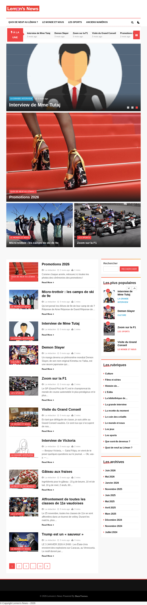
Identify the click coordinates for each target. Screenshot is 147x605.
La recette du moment (23, 486)
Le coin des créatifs (115, 416)
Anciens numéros (97, 22)
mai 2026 (110, 476)
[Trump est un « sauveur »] (23, 542)
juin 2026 (110, 470)
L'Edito (109, 392)
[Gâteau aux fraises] (23, 479)
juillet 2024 (111, 532)
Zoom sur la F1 (66, 33)
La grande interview (21, 99)
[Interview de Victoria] (23, 448)
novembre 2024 (113, 526)
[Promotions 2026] (23, 272)
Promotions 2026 (115, 33)
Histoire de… (112, 386)
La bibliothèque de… (116, 398)
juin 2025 (110, 495)
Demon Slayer (48, 33)
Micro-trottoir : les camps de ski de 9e (33, 242)
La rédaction (50, 270)
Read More (47, 282)
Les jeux (109, 429)
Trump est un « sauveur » (62, 534)
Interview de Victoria (58, 440)
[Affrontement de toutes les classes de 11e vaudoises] (23, 507)
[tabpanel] (73, 77)
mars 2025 (110, 513)
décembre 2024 (113, 520)
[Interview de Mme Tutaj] (73, 77)
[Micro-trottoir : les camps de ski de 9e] (23, 299)
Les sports (75, 22)
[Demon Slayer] (23, 355)
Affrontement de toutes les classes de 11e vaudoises (63, 501)
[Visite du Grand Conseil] (23, 417)
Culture (15, 362)
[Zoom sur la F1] (23, 386)
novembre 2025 (113, 489)
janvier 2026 (112, 482)
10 (40, 566)
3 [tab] (137, 107)
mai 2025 (110, 501)
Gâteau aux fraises (57, 471)
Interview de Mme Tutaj (25, 33)
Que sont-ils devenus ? (117, 441)
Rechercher (110, 263)
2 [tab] (132, 107)
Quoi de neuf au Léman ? (23, 22)
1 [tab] (128, 107)
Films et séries (113, 379)
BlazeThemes (81, 596)
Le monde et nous (53, 22)
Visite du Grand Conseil (90, 33)
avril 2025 (110, 507)
